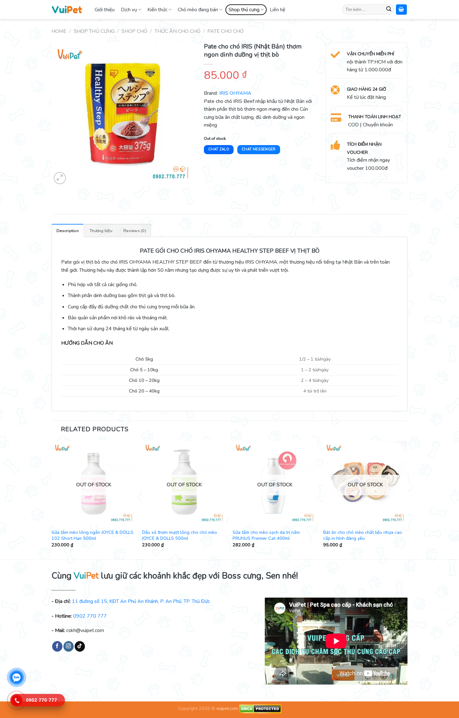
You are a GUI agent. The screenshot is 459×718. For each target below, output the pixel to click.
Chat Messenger (259, 149)
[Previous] (52, 499)
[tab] (68, 230)
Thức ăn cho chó (177, 31)
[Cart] (401, 9)
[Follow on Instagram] (68, 646)
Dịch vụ (129, 9)
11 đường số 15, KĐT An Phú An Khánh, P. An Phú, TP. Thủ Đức (141, 601)
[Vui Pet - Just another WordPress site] (67, 9)
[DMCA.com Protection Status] (259, 708)
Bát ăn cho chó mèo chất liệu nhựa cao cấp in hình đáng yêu (362, 535)
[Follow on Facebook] (57, 646)
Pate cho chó (225, 31)
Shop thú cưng (244, 9)
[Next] (407, 499)
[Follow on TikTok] (80, 646)
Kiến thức (157, 9)
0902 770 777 (90, 616)
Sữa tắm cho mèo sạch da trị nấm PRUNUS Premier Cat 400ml (266, 535)
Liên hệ (277, 9)
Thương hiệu (101, 231)
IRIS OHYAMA (235, 93)
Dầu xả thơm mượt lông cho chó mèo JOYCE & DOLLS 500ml (179, 535)
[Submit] (388, 9)
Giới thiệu (105, 9)
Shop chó (134, 31)
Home (59, 31)
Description (68, 231)
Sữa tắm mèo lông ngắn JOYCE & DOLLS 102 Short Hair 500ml (92, 535)
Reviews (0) (134, 231)
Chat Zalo (218, 149)
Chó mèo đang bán (198, 9)
